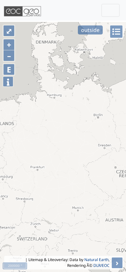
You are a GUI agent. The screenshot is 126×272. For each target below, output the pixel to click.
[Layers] (116, 31)
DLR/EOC (101, 265)
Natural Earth (96, 259)
